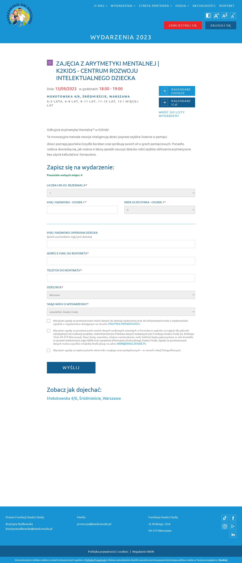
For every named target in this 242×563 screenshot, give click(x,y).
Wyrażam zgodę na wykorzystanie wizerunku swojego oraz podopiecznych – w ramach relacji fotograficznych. (117, 350)
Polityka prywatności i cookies (108, 551)
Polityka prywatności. (124, 323)
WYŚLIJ (71, 367)
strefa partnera (154, 5)
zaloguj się (220, 25)
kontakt (227, 5)
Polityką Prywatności (96, 559)
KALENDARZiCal (181, 102)
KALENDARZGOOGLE (181, 91)
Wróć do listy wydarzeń (172, 113)
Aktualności (204, 5)
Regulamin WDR (143, 551)
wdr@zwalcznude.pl (131, 343)
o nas (99, 5)
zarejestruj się (183, 25)
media (181, 5)
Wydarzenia (122, 5)
